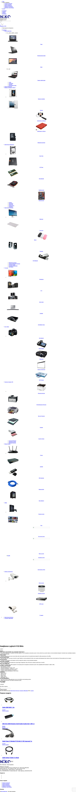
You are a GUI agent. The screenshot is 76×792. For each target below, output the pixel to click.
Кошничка (4, 11)
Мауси (35, 239)
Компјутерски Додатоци (8, 207)
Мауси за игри (41, 553)
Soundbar (41, 313)
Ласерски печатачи (41, 393)
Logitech (32, 690)
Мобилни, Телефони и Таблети (9, 87)
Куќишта (10, 202)
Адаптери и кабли (12, 264)
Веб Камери (11, 266)
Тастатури (41, 230)
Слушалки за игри (41, 557)
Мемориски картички (41, 142)
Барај (12, 761)
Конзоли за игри (41, 514)
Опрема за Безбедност (8, 571)
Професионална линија (41, 55)
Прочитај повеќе (5, 728)
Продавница (4, 10)
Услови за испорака (8, 4)
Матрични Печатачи (12, 442)
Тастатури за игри (41, 536)
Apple (41, 67)
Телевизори (41, 279)
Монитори (41, 219)
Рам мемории (41, 178)
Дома (3, 1)
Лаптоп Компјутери (7, 31)
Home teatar (41, 302)
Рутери (41, 455)
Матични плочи (41, 200)
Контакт (3, 8)
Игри (41, 525)
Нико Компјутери (4, 791)
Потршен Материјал (12, 440)
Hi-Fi (41, 290)
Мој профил (4, 13)
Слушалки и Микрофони (13, 265)
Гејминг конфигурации (41, 80)
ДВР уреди (41, 603)
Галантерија (11, 83)
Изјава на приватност (8, 5)
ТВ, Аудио (6, 267)
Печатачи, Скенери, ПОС (8, 382)
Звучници (41, 251)
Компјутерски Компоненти (9, 144)
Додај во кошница (3, 689)
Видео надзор (41, 583)
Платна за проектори (41, 369)
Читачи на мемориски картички (14, 263)
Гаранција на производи (8, 6)
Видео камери (41, 348)
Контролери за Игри (41, 569)
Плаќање (3, 12)
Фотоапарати (41, 338)
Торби (10, 82)
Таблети (41, 110)
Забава (5, 502)
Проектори (41, 359)
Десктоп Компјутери (8, 86)
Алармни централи (41, 593)
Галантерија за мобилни (41, 120)
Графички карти (41, 190)
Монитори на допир (12, 441)
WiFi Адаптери (41, 478)
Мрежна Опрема (7, 443)
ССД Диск (41, 167)
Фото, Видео (6, 326)
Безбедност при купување (9, 7)
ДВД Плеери (41, 380)
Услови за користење (8, 3)
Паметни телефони (41, 98)
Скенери (41, 427)
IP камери (41, 615)
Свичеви (41, 466)
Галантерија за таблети (41, 131)
